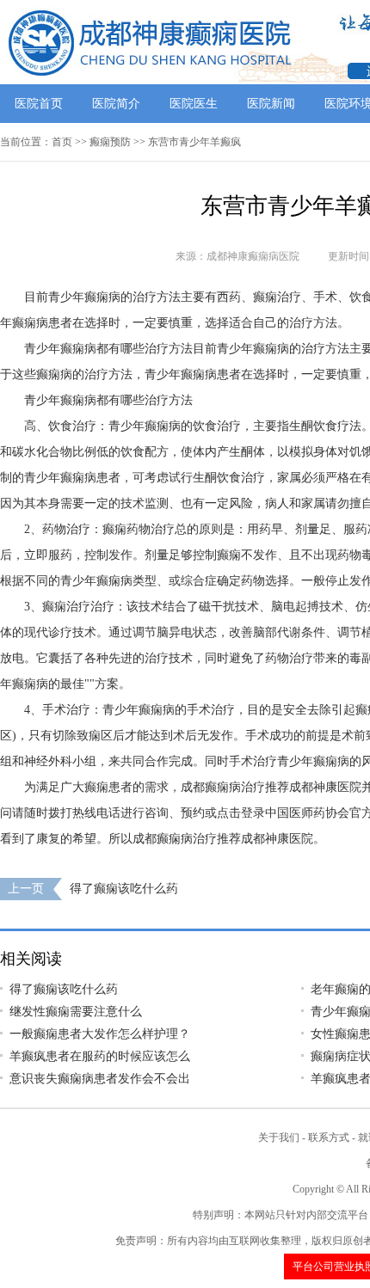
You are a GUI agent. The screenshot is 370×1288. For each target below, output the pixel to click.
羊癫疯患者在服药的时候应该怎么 (99, 1056)
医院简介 (116, 103)
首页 (62, 142)
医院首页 (39, 103)
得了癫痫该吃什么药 (124, 888)
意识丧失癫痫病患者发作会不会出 (99, 1078)
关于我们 (278, 1138)
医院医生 (194, 103)
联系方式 (328, 1138)
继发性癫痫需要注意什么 (75, 1011)
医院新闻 (271, 103)
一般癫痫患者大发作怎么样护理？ (99, 1033)
